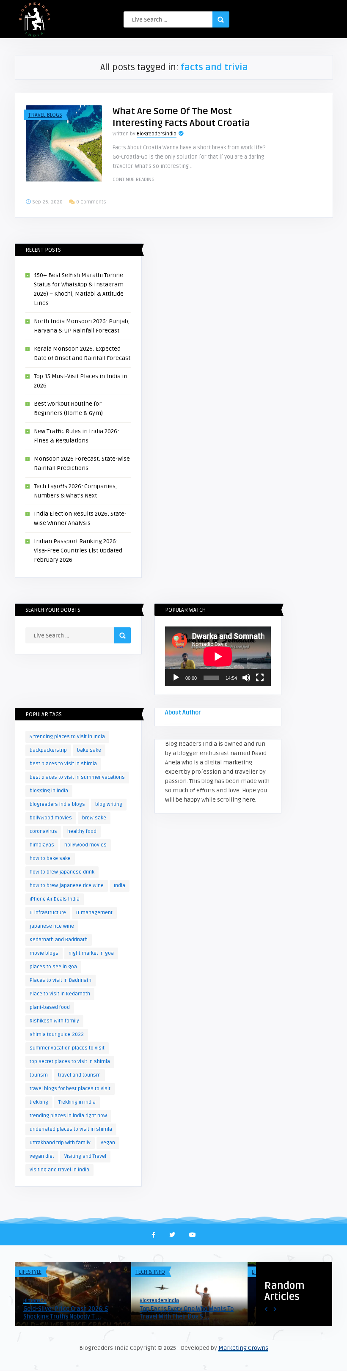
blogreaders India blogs (57, 804)
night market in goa (91, 953)
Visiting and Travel (85, 1156)
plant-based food (50, 1007)
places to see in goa (53, 967)
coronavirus (43, 831)
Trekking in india (77, 1102)
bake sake (89, 750)
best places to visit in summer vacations (77, 777)
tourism (39, 1075)
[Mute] (246, 677)
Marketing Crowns (243, 1348)
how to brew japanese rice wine (67, 885)
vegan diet (42, 1156)
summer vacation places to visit (67, 1048)
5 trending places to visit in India (67, 737)
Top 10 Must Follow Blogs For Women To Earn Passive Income (189, 1312)
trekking (39, 1102)
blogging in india (49, 791)
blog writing (108, 804)
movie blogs (44, 953)
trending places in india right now (68, 1116)
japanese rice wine (52, 926)
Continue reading (133, 179)
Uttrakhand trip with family (60, 1143)
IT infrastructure (48, 912)
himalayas (42, 845)
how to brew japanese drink (62, 872)
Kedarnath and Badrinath (59, 940)
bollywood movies (51, 818)
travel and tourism (79, 1075)
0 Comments (91, 202)
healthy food (81, 831)
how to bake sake (50, 858)
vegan (108, 1143)
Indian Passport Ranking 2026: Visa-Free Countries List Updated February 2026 (78, 550)
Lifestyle (30, 1272)
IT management (94, 912)
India (119, 885)
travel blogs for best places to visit (70, 1088)
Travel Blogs (45, 115)
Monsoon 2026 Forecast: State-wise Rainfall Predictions (73, 1312)
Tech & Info (150, 1272)
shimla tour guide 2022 (57, 1034)
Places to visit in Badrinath (60, 980)
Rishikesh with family (54, 1021)
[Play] (176, 677)
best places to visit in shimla (63, 764)
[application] (218, 656)
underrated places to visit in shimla (71, 1129)
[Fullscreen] (260, 677)
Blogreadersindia (156, 134)
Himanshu (35, 1300)
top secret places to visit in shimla (70, 1061)
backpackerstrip (48, 750)
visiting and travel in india (59, 1170)
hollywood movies (85, 845)
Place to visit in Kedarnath (60, 994)
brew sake (94, 818)
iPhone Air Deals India (55, 899)
